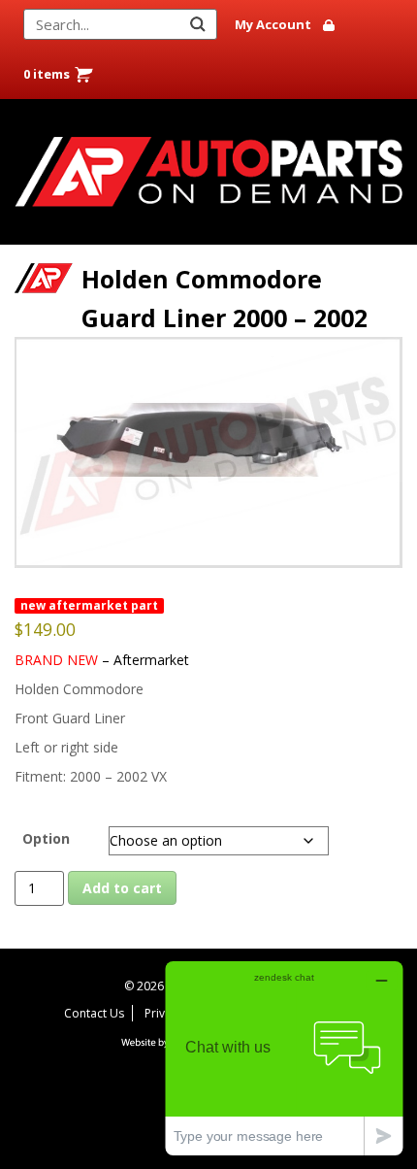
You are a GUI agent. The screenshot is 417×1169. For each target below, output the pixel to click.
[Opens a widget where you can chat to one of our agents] (284, 1057)
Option (46, 838)
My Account (273, 24)
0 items (46, 74)
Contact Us (94, 1013)
